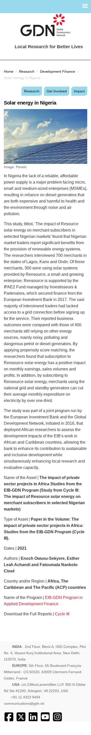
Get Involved (57, 91)
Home (8, 71)
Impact (79, 91)
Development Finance (57, 71)
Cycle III (62, 614)
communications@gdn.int (24, 703)
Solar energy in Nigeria (30, 103)
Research (26, 71)
